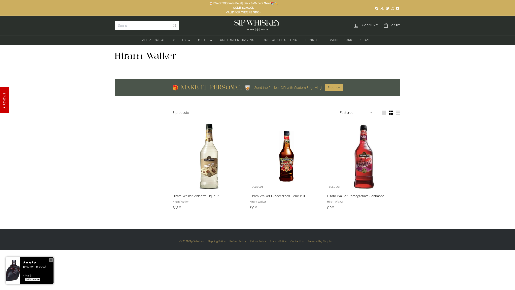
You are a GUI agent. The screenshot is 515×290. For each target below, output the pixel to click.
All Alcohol (154, 40)
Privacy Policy (278, 241)
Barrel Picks (340, 40)
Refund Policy (238, 241)
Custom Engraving (237, 40)
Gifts (203, 40)
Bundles (313, 40)
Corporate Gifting (280, 40)
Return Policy (258, 241)
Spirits (180, 40)
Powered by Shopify (320, 241)
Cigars (366, 40)
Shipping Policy (217, 241)
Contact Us (297, 241)
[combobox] (147, 25)
